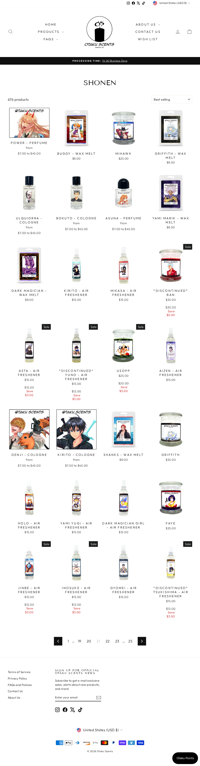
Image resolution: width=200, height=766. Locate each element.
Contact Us (148, 32)
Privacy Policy (17, 678)
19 (79, 641)
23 (117, 641)
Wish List (148, 39)
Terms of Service (19, 672)
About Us (146, 24)
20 (89, 641)
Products (49, 32)
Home (51, 24)
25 (130, 641)
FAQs (49, 39)
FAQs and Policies (20, 685)
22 (108, 641)
